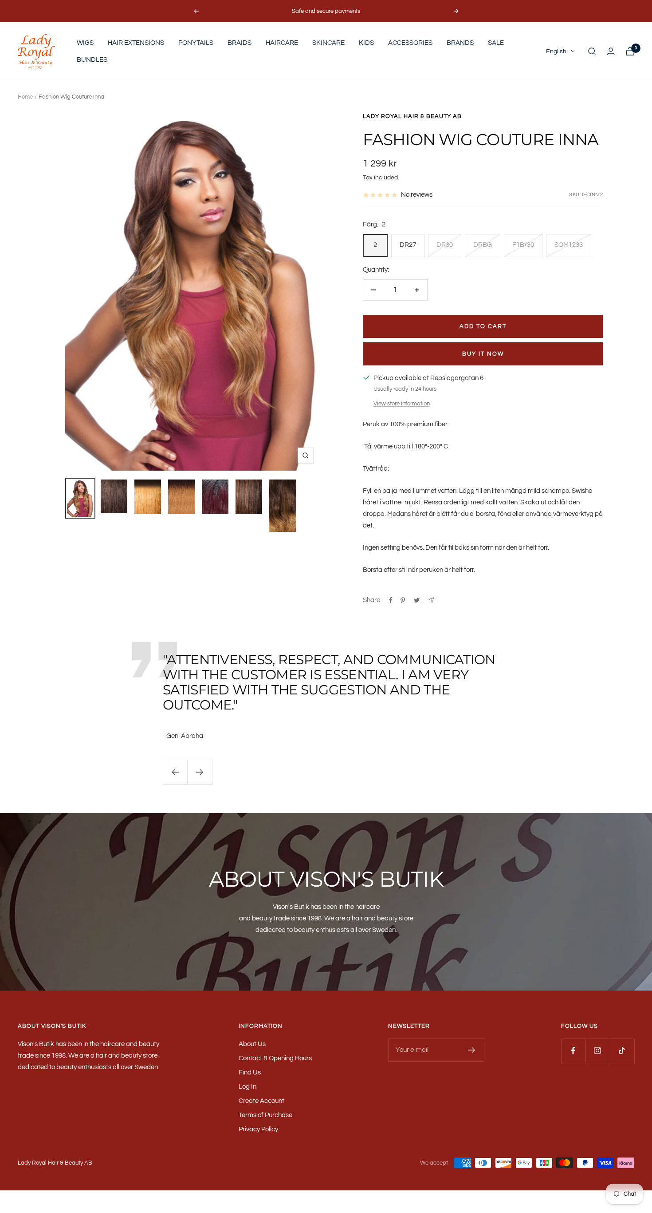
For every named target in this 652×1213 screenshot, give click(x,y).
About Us (252, 1044)
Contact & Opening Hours (275, 1058)
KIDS (366, 43)
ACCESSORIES (410, 43)
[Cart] (629, 51)
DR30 (444, 245)
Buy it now (483, 354)
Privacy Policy (258, 1129)
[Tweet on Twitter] (416, 600)
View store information (401, 403)
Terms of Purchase (265, 1115)
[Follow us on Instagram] (597, 1051)
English (556, 51)
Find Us (250, 1072)
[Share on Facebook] (391, 600)
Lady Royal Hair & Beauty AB (412, 116)
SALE (496, 43)
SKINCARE (328, 43)
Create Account (261, 1101)
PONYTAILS (195, 43)
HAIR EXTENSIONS (136, 43)
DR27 (408, 245)
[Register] (471, 1050)
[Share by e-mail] (431, 600)
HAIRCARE (282, 43)
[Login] (611, 51)
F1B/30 (523, 245)
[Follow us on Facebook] (573, 1051)
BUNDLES (92, 59)
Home (25, 97)
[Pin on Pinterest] (403, 600)
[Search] (592, 51)
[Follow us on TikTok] (622, 1051)
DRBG (482, 245)
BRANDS (460, 43)
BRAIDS (239, 43)
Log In (247, 1086)
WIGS (85, 43)
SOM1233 (568, 245)
